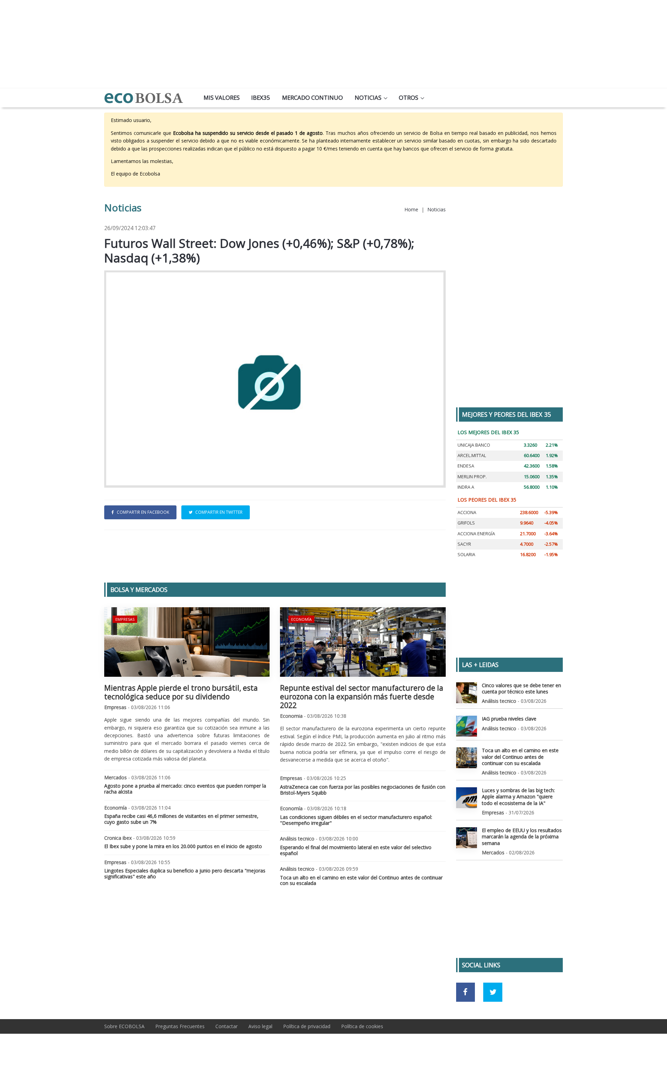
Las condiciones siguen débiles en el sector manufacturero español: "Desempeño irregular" (356, 820)
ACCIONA (467, 512)
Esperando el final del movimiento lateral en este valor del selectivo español (355, 850)
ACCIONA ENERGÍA (476, 534)
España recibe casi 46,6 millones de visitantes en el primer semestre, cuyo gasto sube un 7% (181, 819)
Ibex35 (260, 97)
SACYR (464, 544)
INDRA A (466, 487)
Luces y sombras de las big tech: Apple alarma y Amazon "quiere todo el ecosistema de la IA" (518, 796)
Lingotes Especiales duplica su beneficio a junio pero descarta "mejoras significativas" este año (184, 873)
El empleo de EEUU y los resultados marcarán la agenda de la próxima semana (522, 836)
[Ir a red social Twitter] (492, 992)
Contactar (226, 1026)
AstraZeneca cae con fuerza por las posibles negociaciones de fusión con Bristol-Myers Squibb (362, 789)
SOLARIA (466, 555)
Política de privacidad (306, 1026)
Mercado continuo (312, 97)
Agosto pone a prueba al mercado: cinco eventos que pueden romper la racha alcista (185, 788)
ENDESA (466, 466)
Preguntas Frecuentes (180, 1026)
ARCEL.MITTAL (472, 455)
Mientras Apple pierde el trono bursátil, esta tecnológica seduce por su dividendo (181, 692)
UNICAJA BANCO (474, 445)
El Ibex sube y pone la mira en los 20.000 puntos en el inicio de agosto (183, 846)
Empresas (124, 619)
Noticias (368, 97)
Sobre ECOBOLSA (124, 1026)
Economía (301, 619)
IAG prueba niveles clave (509, 718)
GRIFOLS (466, 523)
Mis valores (222, 97)
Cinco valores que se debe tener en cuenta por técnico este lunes (521, 688)
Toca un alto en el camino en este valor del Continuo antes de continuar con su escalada (361, 880)
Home (411, 209)
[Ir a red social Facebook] (465, 992)
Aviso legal (260, 1026)
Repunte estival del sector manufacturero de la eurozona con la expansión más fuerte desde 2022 (361, 696)
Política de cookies (362, 1026)
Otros (408, 97)
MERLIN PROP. (472, 477)
